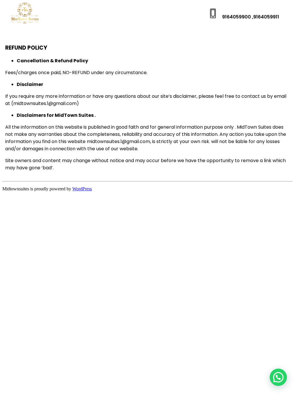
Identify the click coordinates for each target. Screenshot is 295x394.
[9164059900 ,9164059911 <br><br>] (213, 13)
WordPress (82, 188)
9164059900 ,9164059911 (250, 17)
